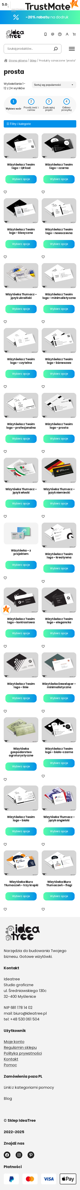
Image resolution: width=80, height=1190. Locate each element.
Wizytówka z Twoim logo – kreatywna (59, 555)
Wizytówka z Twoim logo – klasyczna (21, 231)
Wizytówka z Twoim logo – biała (21, 818)
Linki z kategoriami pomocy (29, 1087)
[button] (6, 192)
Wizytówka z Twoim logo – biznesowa (59, 361)
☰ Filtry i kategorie (19, 123)
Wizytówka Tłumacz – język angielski (59, 818)
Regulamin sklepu (20, 1047)
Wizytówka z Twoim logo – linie (21, 685)
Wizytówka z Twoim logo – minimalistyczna (59, 296)
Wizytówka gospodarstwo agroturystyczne (21, 752)
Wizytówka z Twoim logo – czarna (59, 166)
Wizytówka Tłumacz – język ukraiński (21, 296)
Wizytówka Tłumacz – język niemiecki (59, 491)
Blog (8, 1098)
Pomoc (10, 1065)
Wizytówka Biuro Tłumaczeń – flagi (59, 883)
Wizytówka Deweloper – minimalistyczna (59, 685)
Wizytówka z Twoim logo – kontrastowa (21, 620)
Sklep (33, 60)
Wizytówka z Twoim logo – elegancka (59, 620)
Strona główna (18, 60)
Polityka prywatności (23, 1053)
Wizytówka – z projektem (21, 552)
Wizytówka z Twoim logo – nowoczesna (59, 231)
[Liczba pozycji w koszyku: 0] (74, 34)
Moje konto (14, 1041)
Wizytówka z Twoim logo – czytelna (21, 361)
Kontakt (11, 1059)
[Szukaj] (55, 49)
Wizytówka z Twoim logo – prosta (59, 425)
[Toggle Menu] (72, 48)
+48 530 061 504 (24, 1019)
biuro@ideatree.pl (30, 1013)
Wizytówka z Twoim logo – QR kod (21, 166)
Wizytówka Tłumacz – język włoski (21, 491)
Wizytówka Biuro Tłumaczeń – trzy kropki (21, 883)
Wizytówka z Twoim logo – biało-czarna (59, 750)
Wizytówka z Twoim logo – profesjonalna (21, 425)
